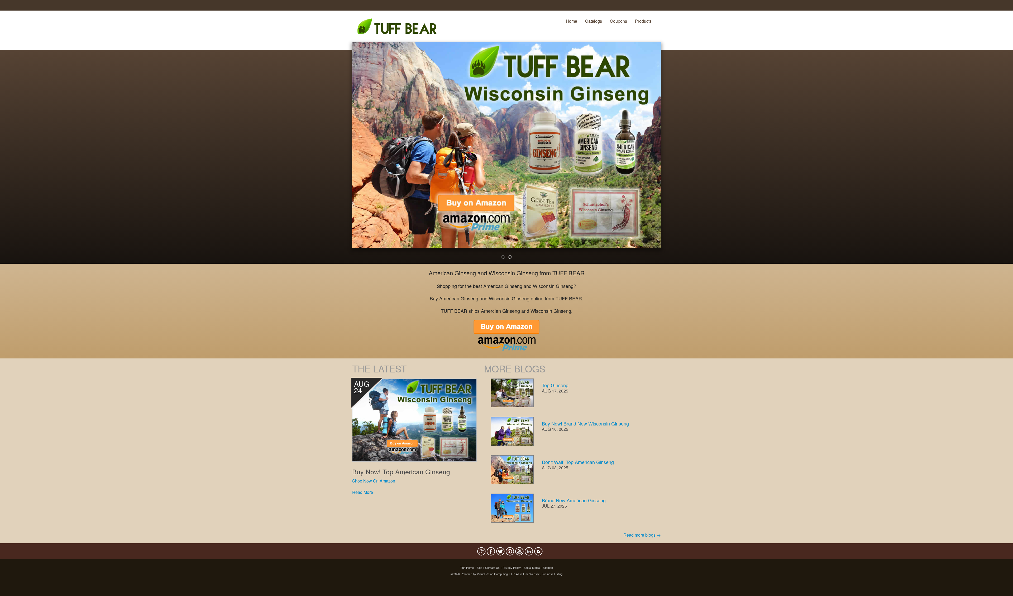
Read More (362, 492)
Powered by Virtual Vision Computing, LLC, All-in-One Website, (501, 574)
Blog (479, 567)
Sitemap (548, 567)
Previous (344, 156)
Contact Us (492, 567)
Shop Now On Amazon (373, 481)
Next (669, 156)
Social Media (532, 567)
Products (643, 21)
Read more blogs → (642, 535)
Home (571, 21)
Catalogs (593, 21)
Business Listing (552, 574)
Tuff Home (467, 567)
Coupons (618, 21)
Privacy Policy (512, 567)
